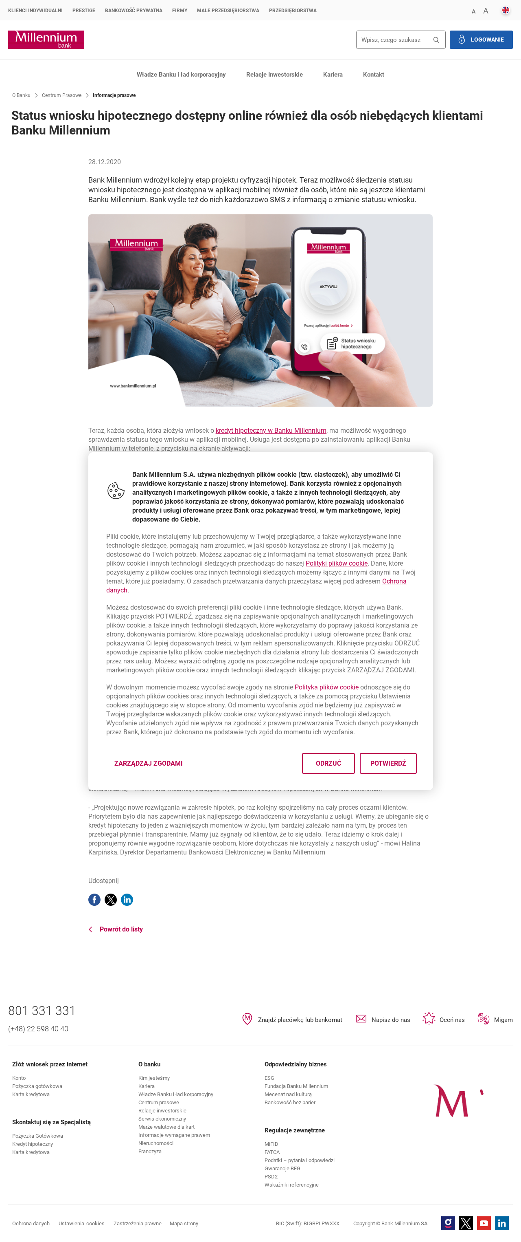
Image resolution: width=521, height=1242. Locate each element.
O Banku (21, 95)
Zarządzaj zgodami (153, 765)
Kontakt (373, 74)
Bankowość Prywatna (133, 10)
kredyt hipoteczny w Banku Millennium (271, 430)
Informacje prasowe (114, 95)
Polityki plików (337, 563)
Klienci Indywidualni (35, 10)
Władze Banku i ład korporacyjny (181, 74)
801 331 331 (42, 1011)
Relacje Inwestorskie (274, 74)
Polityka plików (327, 687)
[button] (473, 10)
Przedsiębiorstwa (293, 10)
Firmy (179, 10)
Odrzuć (328, 763)
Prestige (83, 10)
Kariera (333, 74)
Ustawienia (82, 1223)
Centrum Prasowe (61, 95)
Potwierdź (388, 763)
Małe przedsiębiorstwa (228, 10)
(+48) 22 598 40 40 (38, 1028)
